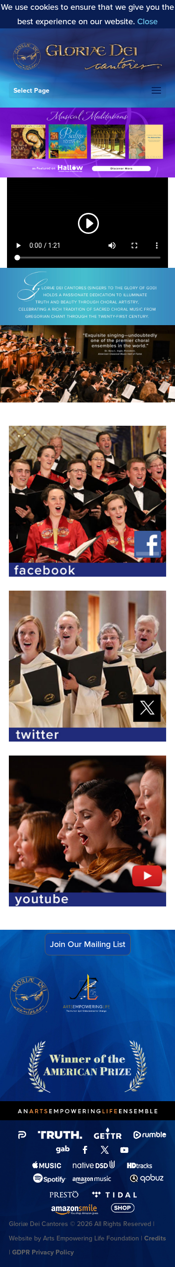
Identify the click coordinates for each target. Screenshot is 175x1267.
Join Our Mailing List (88, 944)
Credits (155, 1238)
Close (147, 21)
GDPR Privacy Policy (43, 1252)
